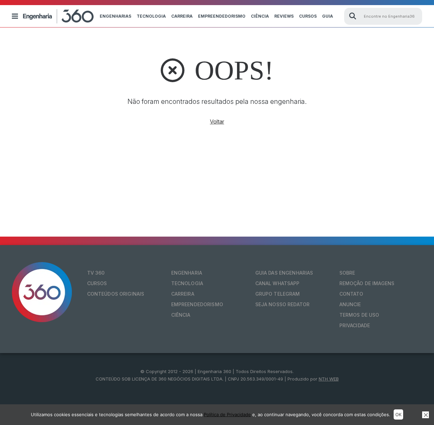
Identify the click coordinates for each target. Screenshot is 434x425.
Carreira (182, 16)
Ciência (260, 16)
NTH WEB (329, 379)
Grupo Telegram (277, 294)
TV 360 (96, 273)
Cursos (308, 16)
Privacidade (354, 325)
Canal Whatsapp (277, 283)
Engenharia (186, 273)
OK (398, 414)
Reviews (284, 16)
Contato (351, 294)
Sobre (347, 273)
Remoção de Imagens (367, 283)
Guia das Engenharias (284, 273)
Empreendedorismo (221, 16)
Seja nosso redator (282, 304)
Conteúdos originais (115, 294)
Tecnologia (151, 16)
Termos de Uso (359, 315)
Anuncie (350, 304)
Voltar (217, 121)
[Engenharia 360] (58, 16)
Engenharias (115, 16)
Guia (327, 16)
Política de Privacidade (227, 414)
